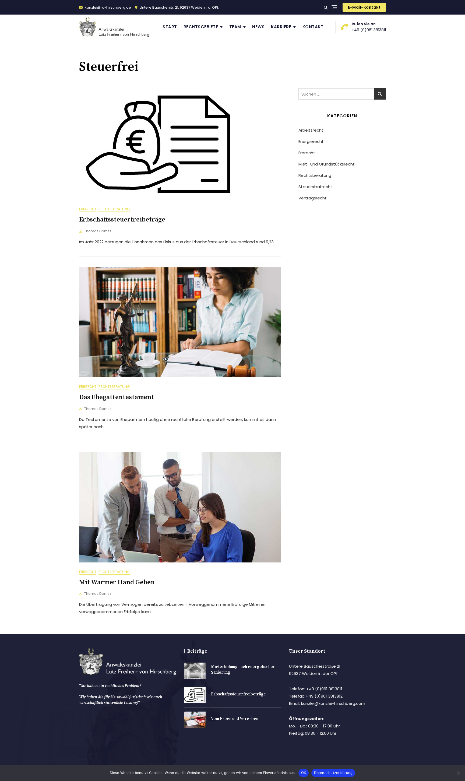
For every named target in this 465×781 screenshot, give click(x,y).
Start (170, 27)
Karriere (281, 27)
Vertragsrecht (312, 198)
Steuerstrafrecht (315, 186)
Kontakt (313, 27)
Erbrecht (87, 209)
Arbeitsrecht (310, 130)
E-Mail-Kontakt (364, 7)
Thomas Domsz (97, 231)
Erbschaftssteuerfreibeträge (122, 220)
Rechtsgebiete (201, 27)
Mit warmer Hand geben (117, 582)
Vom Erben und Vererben (234, 718)
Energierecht (311, 141)
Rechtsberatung (114, 209)
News (258, 27)
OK (303, 773)
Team (235, 27)
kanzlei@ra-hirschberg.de (107, 7)
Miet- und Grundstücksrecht (326, 164)
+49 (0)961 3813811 (369, 27)
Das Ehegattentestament (116, 397)
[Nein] (458, 773)
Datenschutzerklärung (333, 773)
